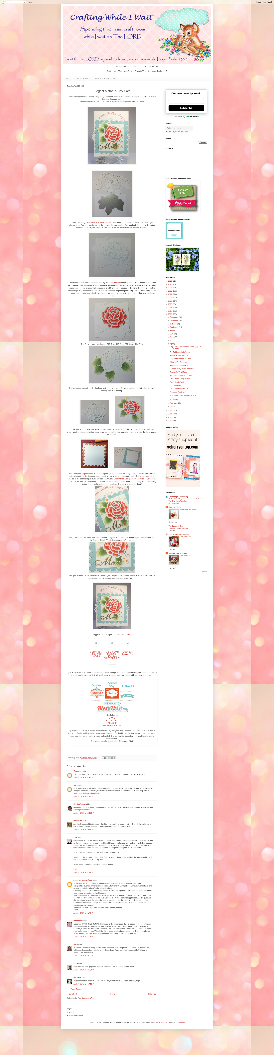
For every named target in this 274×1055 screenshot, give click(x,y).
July (172, 334)
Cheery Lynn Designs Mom (111, 576)
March (172, 400)
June (172, 337)
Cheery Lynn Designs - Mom (128, 653)
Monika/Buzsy (79, 804)
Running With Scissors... (178, 553)
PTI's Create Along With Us (180, 379)
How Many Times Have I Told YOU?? (184, 395)
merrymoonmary (162, 1022)
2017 (170, 311)
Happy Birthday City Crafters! (181, 376)
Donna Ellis (78, 921)
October (173, 324)
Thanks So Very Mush (178, 372)
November (174, 320)
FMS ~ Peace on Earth (188, 509)
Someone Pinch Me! (178, 392)
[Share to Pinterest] (114, 757)
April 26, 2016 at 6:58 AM (83, 778)
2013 (170, 417)
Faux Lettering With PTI (179, 366)
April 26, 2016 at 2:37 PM (83, 830)
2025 (170, 284)
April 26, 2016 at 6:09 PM (83, 937)
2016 (170, 314)
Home (67, 78)
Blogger (182, 1022)
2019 (170, 304)
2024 (170, 288)
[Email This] (103, 757)
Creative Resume (82, 78)
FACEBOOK (112, 723)
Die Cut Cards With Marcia (180, 352)
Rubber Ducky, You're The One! (182, 369)
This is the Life (185, 555)
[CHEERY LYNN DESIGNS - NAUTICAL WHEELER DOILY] (112, 644)
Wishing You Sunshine (178, 362)
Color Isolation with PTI (179, 389)
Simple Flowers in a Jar (179, 356)
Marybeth (77, 978)
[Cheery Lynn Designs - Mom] (128, 644)
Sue (75, 785)
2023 (170, 291)
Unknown (77, 771)
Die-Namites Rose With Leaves (98, 222)
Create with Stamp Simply (179, 534)
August (173, 330)
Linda (75, 963)
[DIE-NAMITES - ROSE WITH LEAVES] (96, 644)
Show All (204, 571)
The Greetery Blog (176, 526)
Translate (184, 132)
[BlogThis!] (106, 757)
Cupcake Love (175, 386)
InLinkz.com (112, 665)
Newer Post (72, 994)
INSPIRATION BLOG (112, 726)
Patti (75, 837)
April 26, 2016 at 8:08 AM (83, 797)
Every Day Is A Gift (177, 382)
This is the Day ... (186, 536)
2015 (170, 411)
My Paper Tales (175, 507)
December (174, 317)
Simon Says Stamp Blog (178, 497)
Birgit (75, 945)
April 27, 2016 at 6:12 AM (83, 956)
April (172, 344)
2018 (170, 308)
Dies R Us (100, 102)
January (173, 406)
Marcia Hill (77, 821)
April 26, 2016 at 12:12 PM (83, 813)
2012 (170, 421)
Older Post (152, 994)
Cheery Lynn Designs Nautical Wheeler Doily (132, 479)
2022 (170, 294)
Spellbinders (116, 283)
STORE (112, 718)
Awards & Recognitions (104, 78)
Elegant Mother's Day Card (180, 359)
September (174, 327)
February (174, 403)
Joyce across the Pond (82, 880)
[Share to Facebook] (111, 757)
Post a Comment (77, 989)
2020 (170, 301)
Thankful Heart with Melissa (178, 528)
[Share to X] (109, 757)
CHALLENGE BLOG (112, 720)
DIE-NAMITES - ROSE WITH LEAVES (96, 654)
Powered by (179, 116)
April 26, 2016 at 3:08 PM (83, 873)
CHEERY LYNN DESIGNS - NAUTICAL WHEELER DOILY (112, 655)
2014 (170, 414)
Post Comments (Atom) (86, 998)
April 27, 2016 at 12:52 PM (83, 970)
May (172, 341)
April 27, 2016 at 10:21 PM (83, 984)
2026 (170, 281)
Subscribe (186, 108)
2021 (170, 298)
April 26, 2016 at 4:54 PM (83, 913)
